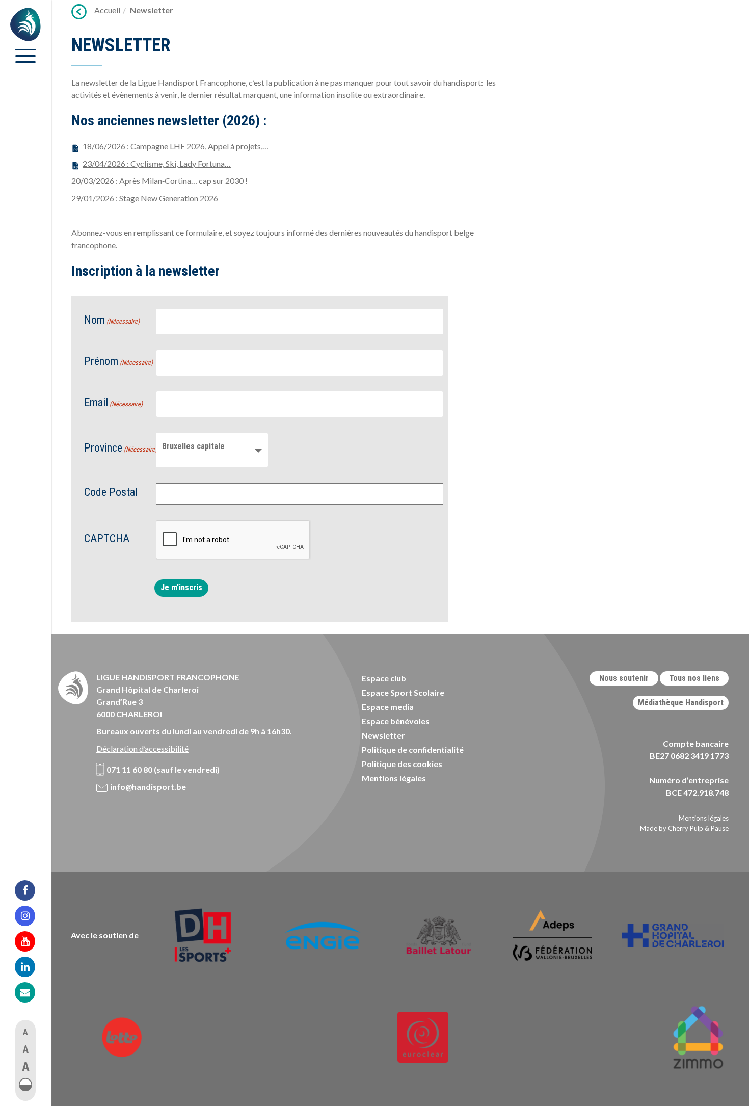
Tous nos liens (694, 678)
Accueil (107, 10)
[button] (25, 1084)
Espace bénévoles (396, 721)
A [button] (25, 1032)
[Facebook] (31, 890)
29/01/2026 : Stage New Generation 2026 (144, 198)
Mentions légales (394, 778)
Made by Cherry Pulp (671, 828)
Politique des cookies (402, 764)
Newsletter (383, 735)
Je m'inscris (181, 587)
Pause (720, 828)
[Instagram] (31, 916)
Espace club (384, 678)
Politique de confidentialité (413, 749)
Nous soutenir (624, 678)
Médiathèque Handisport (681, 702)
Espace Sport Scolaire (403, 692)
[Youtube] (31, 941)
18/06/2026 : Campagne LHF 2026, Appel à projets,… (176, 146)
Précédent (79, 11)
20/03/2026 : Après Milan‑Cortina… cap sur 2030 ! (159, 181)
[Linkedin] (31, 967)
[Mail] (31, 992)
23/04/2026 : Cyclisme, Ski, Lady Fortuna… (157, 163)
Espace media (388, 707)
